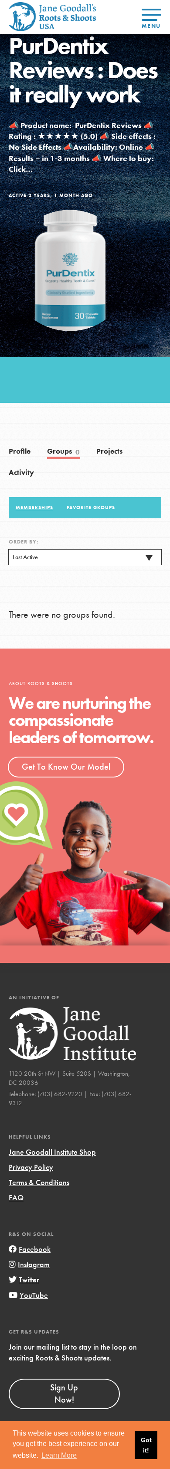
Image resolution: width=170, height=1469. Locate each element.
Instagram (34, 1264)
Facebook (35, 1249)
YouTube (34, 1295)
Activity (21, 472)
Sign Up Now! (64, 1393)
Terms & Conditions (39, 1182)
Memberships (34, 507)
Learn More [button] (59, 1455)
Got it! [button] (146, 1445)
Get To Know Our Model (66, 766)
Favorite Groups (91, 507)
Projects (109, 451)
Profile (20, 451)
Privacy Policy (31, 1167)
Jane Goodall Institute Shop (52, 1152)
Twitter (29, 1280)
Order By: (23, 541)
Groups (63, 452)
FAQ (16, 1197)
